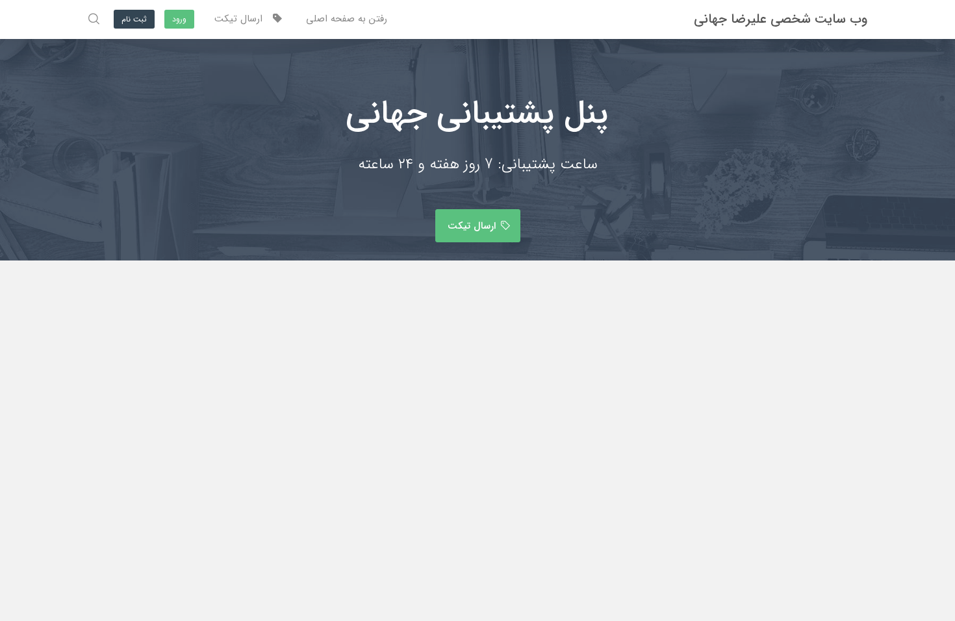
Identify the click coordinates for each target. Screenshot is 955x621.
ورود (179, 19)
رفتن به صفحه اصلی (346, 19)
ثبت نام (134, 19)
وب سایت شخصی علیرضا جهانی (780, 19)
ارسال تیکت (243, 19)
